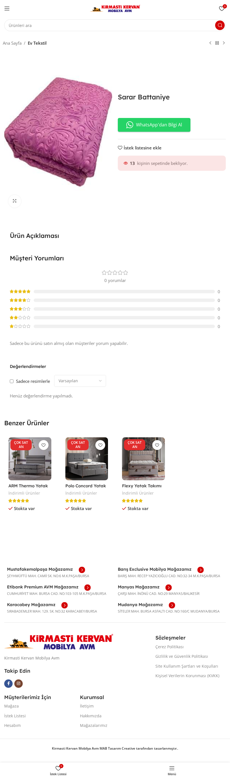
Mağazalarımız (93, 725)
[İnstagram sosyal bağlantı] (18, 683)
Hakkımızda (91, 715)
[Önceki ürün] (210, 43)
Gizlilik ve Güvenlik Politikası (181, 656)
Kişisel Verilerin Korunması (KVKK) (187, 675)
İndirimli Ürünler (24, 493)
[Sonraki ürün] (223, 43)
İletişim (87, 706)
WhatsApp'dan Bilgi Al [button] (159, 125)
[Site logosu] (115, 8)
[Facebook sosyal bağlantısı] (8, 683)
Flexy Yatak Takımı (142, 485)
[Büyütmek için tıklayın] (14, 201)
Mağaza (11, 706)
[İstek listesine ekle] (44, 445)
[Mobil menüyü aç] (7, 8)
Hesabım (12, 725)
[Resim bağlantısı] (58, 641)
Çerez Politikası (169, 646)
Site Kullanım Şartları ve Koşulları (186, 666)
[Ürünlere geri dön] (217, 43)
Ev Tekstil (37, 43)
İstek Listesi (15, 715)
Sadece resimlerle (33, 381)
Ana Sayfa (12, 43)
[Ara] (220, 25)
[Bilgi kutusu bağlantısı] (46, 570)
